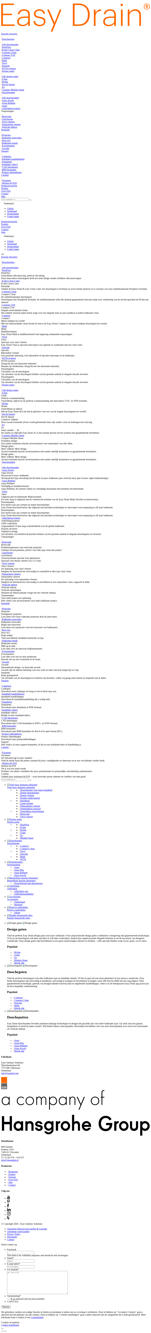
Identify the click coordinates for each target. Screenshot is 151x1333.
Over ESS (6, 191)
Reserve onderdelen (16, 910)
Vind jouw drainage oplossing (21, 787)
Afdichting (12, 888)
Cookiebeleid (37, 1317)
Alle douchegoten (10, 44)
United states (13, 216)
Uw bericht (13, 1269)
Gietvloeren (7, 119)
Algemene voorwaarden (18, 1231)
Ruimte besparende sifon (18, 918)
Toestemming (14, 1296)
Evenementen (8, 145)
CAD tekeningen (10, 167)
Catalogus (6, 156)
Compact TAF (8, 55)
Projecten (6, 135)
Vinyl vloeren (8, 122)
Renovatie (6, 116)
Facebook (11, 1249)
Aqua (4, 106)
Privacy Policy (14, 1234)
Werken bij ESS (9, 183)
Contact (4, 193)
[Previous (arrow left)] (2, 1331)
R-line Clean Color (11, 50)
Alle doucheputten (10, 98)
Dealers (4, 188)
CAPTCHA (12, 1301)
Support (5, 151)
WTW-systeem (9, 68)
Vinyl (4, 63)
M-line (5, 82)
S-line (4, 79)
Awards (5, 148)
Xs (3, 87)
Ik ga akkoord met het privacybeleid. (28, 1299)
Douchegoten (8, 39)
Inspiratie (5, 130)
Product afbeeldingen (12, 172)
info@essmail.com (9, 1073)
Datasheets (7, 161)
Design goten (8, 71)
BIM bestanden (9, 169)
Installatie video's (10, 164)
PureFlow (6, 47)
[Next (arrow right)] (5, 1331)
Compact (6, 58)
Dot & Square (8, 84)
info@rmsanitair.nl (9, 1160)
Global (10, 208)
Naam (10, 1258)
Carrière (5, 175)
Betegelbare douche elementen (21, 880)
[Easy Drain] (75, 31)
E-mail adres (13, 1264)
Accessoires (12, 899)
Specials (6, 66)
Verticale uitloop (9, 127)
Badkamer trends (10, 143)
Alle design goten (10, 76)
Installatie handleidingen (13, 159)
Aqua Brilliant (8, 103)
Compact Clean (9, 52)
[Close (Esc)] (2, 1328)
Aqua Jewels (8, 100)
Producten (13, 1171)
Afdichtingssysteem (11, 108)
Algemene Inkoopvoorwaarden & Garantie (27, 1229)
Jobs (3, 196)
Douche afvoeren (9, 34)
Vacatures (6, 180)
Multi (4, 60)
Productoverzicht (9, 185)
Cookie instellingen (10, 1325)
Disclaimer (12, 1237)
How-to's (6, 140)
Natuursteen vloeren (11, 124)
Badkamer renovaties (12, 137)
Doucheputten (8, 92)
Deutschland (13, 214)
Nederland (12, 211)
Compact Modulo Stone (13, 90)
